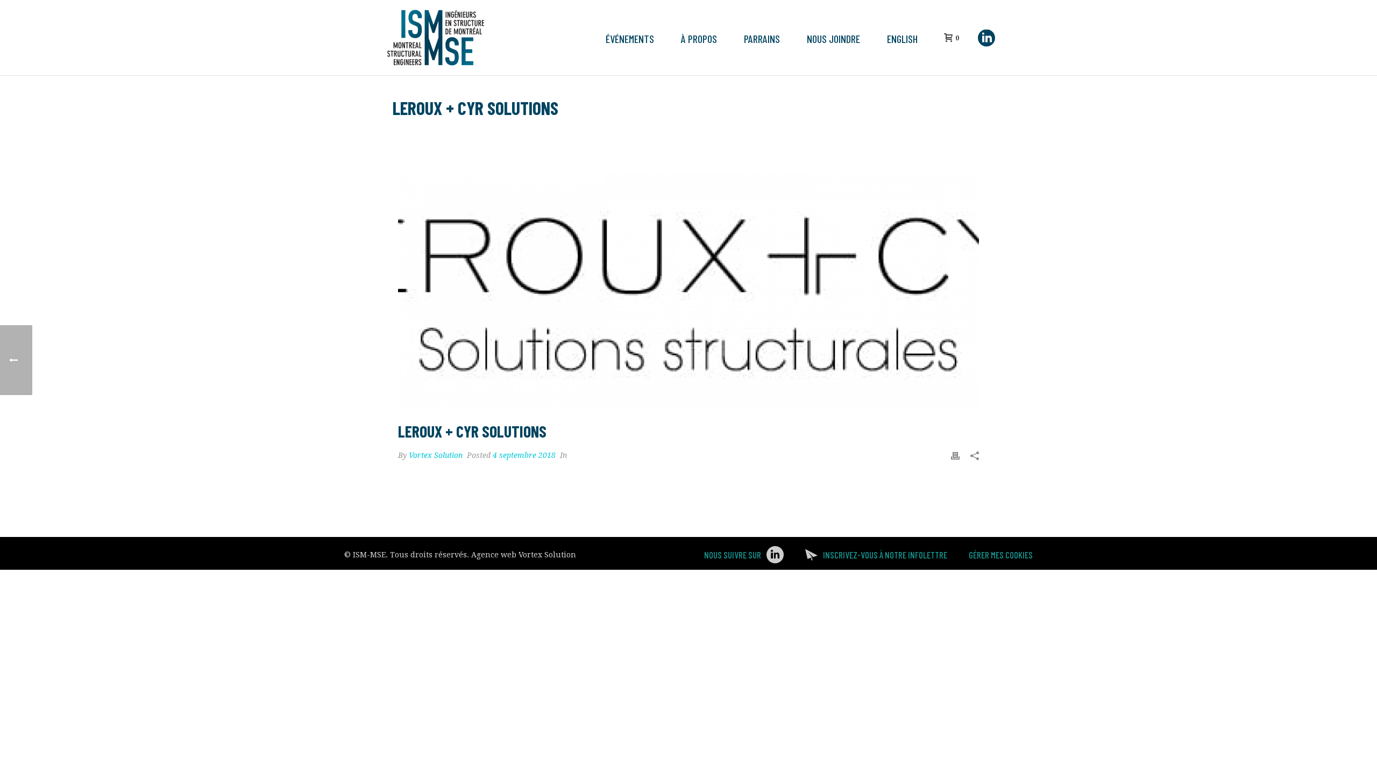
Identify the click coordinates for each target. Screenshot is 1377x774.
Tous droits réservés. (429, 554)
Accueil (867, 136)
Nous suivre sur (732, 554)
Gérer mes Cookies (1001, 554)
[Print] (955, 455)
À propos (699, 38)
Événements (630, 38)
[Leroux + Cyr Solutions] (688, 291)
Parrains (762, 38)
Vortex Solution (436, 455)
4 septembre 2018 (524, 455)
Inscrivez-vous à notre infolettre (885, 554)
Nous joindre (833, 38)
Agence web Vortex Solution (523, 554)
